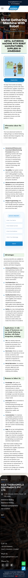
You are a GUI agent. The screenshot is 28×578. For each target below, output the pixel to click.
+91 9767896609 (6, 547)
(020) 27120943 (6, 549)
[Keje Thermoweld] (14, 8)
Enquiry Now (14, 80)
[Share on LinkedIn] (11, 565)
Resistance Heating (7, 503)
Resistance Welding (7, 500)
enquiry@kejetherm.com (15, 2)
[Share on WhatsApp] (7, 565)
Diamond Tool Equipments (9, 506)
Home (14, 29)
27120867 (16, 549)
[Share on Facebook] (2, 565)
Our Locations (5, 509)
